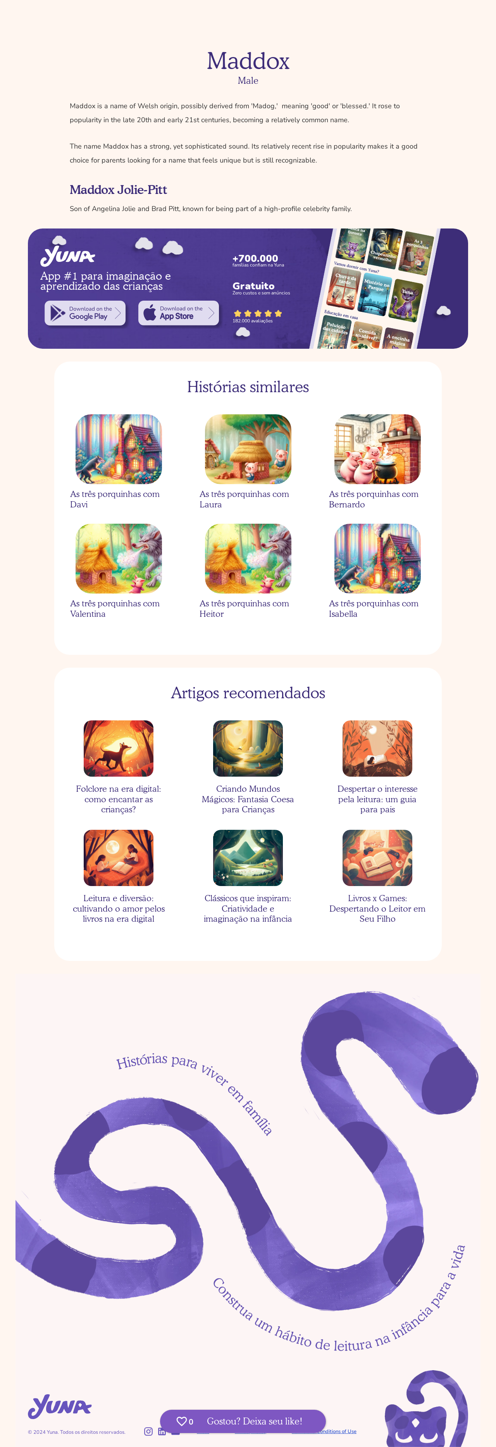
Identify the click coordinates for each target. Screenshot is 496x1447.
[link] (85, 313)
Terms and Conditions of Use (324, 1431)
